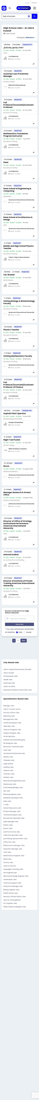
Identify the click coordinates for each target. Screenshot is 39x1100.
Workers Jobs (8, 777)
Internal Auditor (11, 554)
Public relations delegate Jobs (14, 907)
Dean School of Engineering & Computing (17, 189)
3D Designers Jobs (10, 743)
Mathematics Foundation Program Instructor (15, 134)
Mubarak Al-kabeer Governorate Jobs (17, 690)
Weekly (28, 632)
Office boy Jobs (9, 842)
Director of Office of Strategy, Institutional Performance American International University (17, 524)
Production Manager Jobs (13, 886)
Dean (5, 162)
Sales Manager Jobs (10, 821)
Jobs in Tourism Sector (12, 709)
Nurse (6, 466)
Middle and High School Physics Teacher (18, 247)
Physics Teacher (11, 329)
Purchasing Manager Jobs (13, 787)
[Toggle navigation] (34, 8)
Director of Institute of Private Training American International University (18, 583)
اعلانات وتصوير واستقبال (13, 47)
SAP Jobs (6, 791)
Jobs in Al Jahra (9, 686)
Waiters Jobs (8, 757)
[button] (10, 8)
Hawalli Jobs (7, 680)
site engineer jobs (10, 873)
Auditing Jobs (8, 767)
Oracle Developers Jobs (12, 723)
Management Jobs (10, 719)
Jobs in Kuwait (8, 673)
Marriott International (17, 85)
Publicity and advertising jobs (14, 740)
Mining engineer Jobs (11, 890)
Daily (20, 632)
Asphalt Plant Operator (14, 413)
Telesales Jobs (8, 760)
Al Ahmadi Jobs (9, 683)
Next (23, 641)
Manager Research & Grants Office (17, 493)
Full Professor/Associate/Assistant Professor (18, 105)
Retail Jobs (7, 859)
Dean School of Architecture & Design (17, 218)
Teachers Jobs (8, 774)
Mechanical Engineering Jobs (14, 781)
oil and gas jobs (9, 736)
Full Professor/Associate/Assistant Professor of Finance (18, 384)
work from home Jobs (11, 832)
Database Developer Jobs (13, 798)
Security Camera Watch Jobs (14, 896)
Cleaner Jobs (8, 770)
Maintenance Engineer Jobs (13, 856)
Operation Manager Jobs (12, 849)
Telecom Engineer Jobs (12, 730)
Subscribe (19, 624)
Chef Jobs (7, 852)
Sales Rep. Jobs (9, 726)
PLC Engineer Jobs (10, 903)
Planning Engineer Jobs (12, 794)
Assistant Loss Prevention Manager (15, 75)
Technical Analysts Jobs (12, 815)
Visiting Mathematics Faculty (17, 356)
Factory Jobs (8, 862)
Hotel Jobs (7, 750)
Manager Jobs (8, 706)
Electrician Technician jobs (13, 747)
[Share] (34, 64)
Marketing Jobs (9, 716)
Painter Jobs (8, 825)
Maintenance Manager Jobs (13, 845)
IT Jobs (6, 804)
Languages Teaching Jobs (13, 869)
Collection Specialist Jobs (13, 835)
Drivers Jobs (7, 828)
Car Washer (9, 274)
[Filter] (29, 16)
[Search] (34, 16)
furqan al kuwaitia (16, 422)
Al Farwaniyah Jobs (10, 676)
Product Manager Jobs (11, 811)
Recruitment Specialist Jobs (13, 818)
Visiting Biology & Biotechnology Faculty (19, 302)
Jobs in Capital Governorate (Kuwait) (17, 669)
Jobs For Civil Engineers (12, 900)
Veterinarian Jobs (9, 879)
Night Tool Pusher (11, 440)
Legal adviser (8, 764)
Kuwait (34, 3)
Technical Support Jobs (12, 883)
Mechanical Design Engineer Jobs (15, 876)
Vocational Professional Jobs (14, 753)
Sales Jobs (7, 801)
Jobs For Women (9, 866)
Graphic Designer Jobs (11, 733)
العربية (27, 3)
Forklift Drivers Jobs (10, 893)
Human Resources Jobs (12, 808)
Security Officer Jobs (11, 713)
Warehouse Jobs (9, 784)
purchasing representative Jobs (15, 839)
